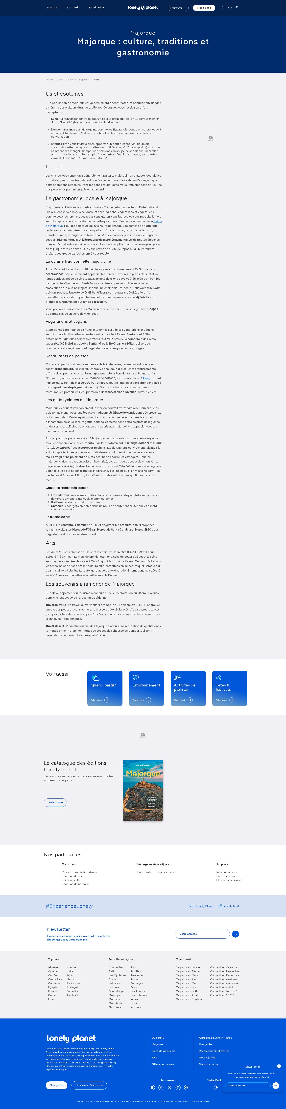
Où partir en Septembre (191, 999)
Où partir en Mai (186, 983)
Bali (111, 971)
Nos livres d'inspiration (89, 1085)
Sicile (133, 987)
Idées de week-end (163, 1051)
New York (115, 1007)
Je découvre (55, 802)
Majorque (143, 33)
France (52, 991)
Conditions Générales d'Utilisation (140, 1101)
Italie (70, 971)
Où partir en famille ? (223, 991)
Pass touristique (226, 876)
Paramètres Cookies (201, 1101)
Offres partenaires (163, 1064)
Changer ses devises (229, 880)
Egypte (53, 987)
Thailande (73, 995)
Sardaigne (136, 983)
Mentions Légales (84, 1101)
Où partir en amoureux (224, 983)
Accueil (49, 80)
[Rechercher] (223, 8)
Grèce (52, 995)
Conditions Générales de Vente (174, 1101)
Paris (133, 967)
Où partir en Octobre (223, 967)
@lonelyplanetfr (231, 906)
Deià (146, 378)
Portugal (72, 987)
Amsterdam (116, 967)
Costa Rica (55, 979)
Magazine (157, 1044)
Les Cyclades (117, 975)
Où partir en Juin (186, 987)
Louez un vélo (71, 880)
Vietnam (135, 1007)
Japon (70, 975)
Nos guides (204, 8)
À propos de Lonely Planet (215, 1038)
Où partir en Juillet (188, 991)
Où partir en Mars (187, 975)
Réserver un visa (226, 872)
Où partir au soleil (221, 987)
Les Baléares (138, 995)
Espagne (71, 80)
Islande (71, 967)
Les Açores (137, 991)
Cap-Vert (54, 975)
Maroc (71, 979)
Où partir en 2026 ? (222, 995)
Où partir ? (158, 1038)
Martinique (115, 999)
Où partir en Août (187, 995)
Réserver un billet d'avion (214, 1051)
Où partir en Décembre (224, 975)
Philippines (73, 983)
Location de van (72, 876)
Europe (60, 80)
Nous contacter (208, 1064)
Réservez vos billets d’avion (80, 872)
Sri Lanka (72, 991)
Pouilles (135, 971)
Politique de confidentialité (108, 1101)
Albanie (53, 967)
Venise (134, 999)
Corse (112, 979)
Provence (136, 975)
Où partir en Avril (186, 979)
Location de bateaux (75, 884)
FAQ (154, 1057)
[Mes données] (237, 8)
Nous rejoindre (207, 1057)
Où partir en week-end (224, 979)
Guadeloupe (116, 991)
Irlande (52, 999)
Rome (134, 979)
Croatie (53, 971)
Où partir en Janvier (188, 967)
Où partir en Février (188, 971)
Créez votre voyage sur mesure (157, 872)
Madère (135, 1003)
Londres (114, 987)
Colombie (54, 983)
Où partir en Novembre (225, 971)
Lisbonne (114, 983)
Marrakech (115, 1003)
